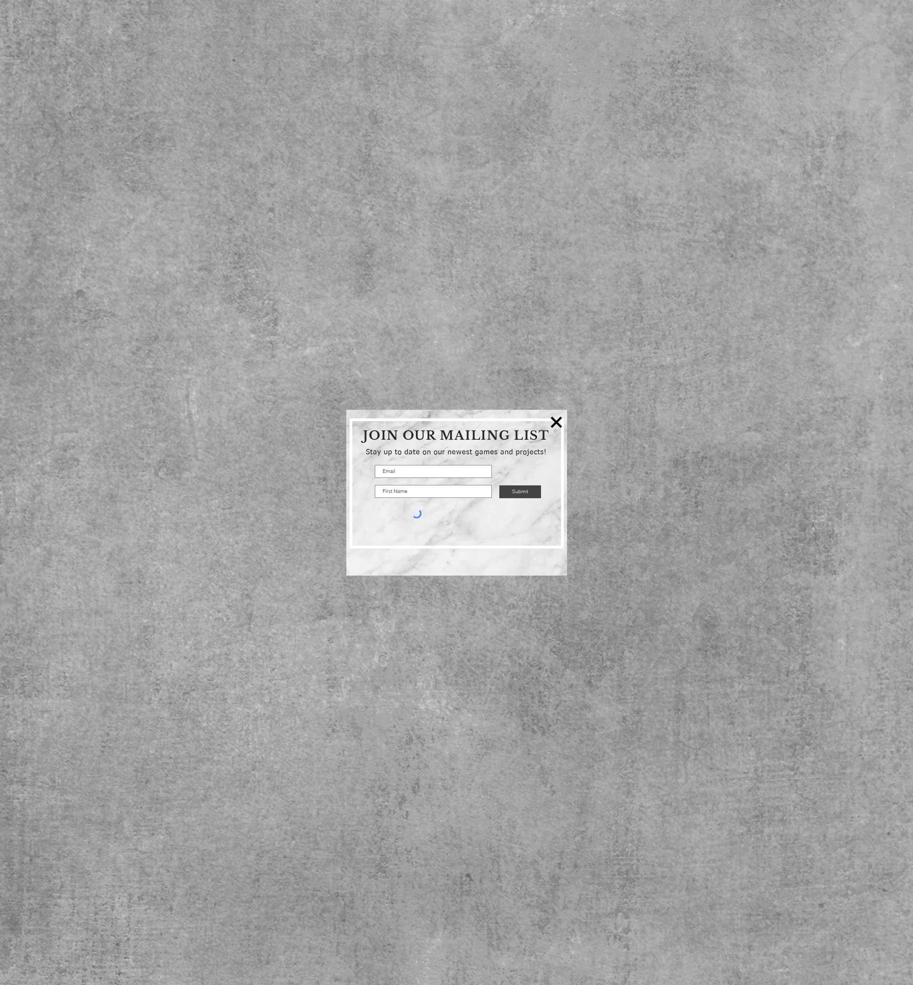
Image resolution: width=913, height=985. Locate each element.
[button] (556, 422)
